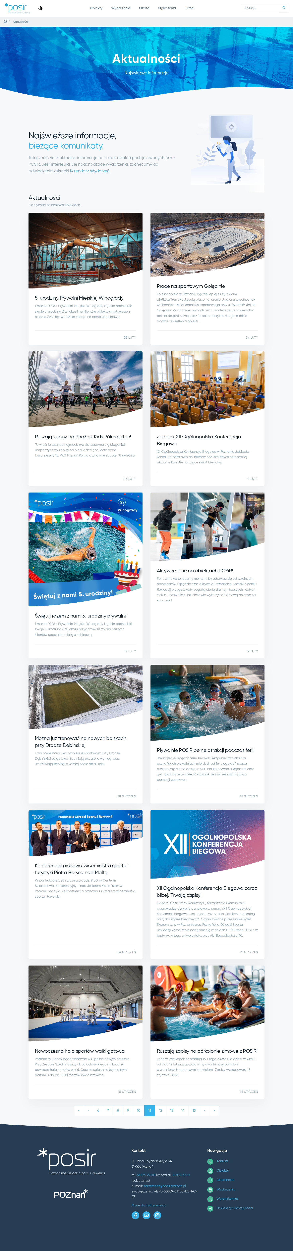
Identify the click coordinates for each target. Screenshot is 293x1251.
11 (149, 1110)
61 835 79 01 (181, 1175)
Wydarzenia (120, 8)
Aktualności (225, 1180)
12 (160, 1110)
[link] (40, 8)
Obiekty (96, 8)
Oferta (144, 8)
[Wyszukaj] (284, 8)
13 (171, 1110)
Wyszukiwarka (227, 1199)
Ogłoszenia (167, 8)
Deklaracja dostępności (234, 1208)
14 (183, 1110)
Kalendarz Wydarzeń (89, 171)
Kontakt (222, 1161)
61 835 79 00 (146, 1175)
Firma (189, 8)
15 (194, 1110)
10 (138, 1110)
